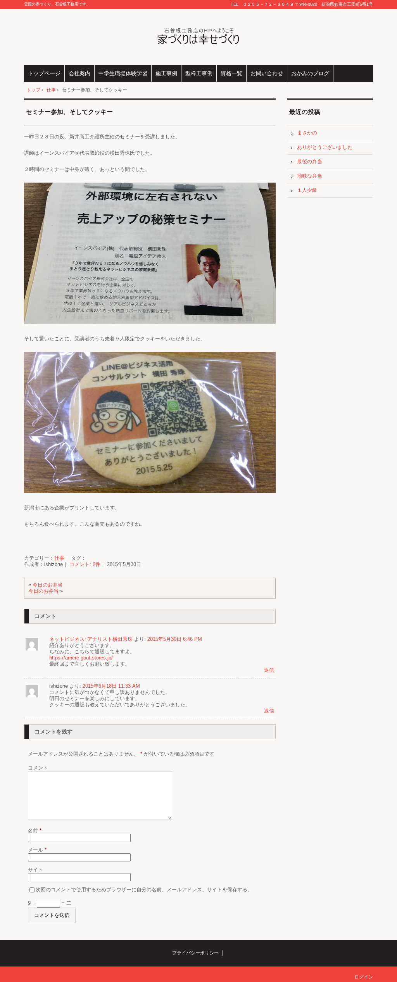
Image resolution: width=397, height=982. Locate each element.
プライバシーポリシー (195, 953)
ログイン (363, 977)
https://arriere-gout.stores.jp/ (81, 658)
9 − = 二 (49, 903)
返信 (269, 670)
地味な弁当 (309, 176)
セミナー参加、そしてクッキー (69, 112)
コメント (38, 768)
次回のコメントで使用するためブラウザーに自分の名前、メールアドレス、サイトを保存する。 (144, 889)
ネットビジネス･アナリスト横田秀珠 (91, 639)
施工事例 (166, 73)
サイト (35, 870)
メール (37, 850)
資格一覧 (231, 73)
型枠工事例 (198, 73)
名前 (34, 831)
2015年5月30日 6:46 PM (174, 639)
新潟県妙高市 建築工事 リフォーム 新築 (199, 37)
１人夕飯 (307, 190)
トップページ (44, 73)
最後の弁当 (309, 161)
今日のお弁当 (48, 585)
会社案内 (79, 73)
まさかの (307, 133)
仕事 (59, 558)
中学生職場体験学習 (122, 73)
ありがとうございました (324, 147)
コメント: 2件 (84, 564)
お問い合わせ (266, 73)
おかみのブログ (310, 73)
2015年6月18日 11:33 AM (111, 686)
